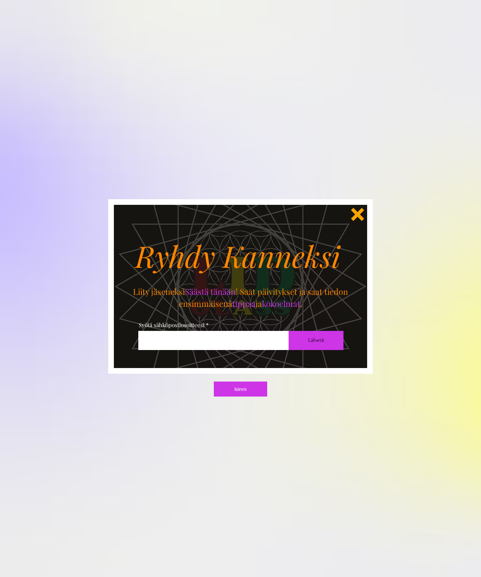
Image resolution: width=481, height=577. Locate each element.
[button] (357, 214)
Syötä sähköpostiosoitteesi (171, 325)
